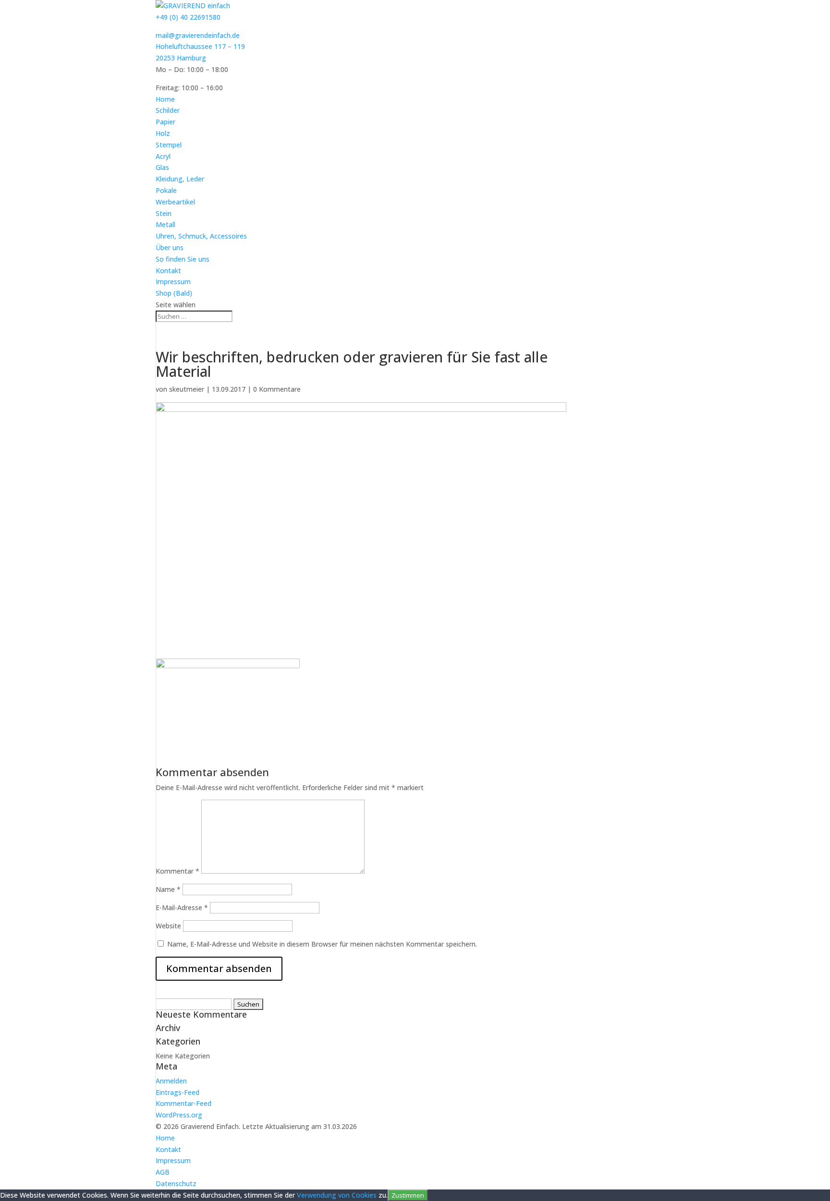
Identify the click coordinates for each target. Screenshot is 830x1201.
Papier (165, 121)
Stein (163, 213)
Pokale (166, 190)
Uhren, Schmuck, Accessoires (201, 235)
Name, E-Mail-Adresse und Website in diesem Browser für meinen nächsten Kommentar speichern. (322, 944)
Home (165, 99)
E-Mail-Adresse (182, 907)
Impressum (173, 281)
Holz (163, 133)
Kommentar (177, 871)
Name (168, 889)
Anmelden (171, 1080)
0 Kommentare (277, 389)
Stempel (169, 144)
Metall (165, 224)
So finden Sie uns (182, 259)
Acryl (163, 156)
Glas (162, 167)
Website (168, 925)
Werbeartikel (175, 201)
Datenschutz (176, 1183)
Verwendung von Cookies (337, 1195)
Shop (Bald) (174, 293)
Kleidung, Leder (180, 178)
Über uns (169, 247)
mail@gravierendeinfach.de (198, 35)
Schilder (168, 110)
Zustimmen (407, 1195)
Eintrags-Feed (177, 1092)
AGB (163, 1172)
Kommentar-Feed (183, 1103)
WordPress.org (179, 1114)
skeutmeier (186, 389)
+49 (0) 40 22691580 (188, 17)
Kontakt (168, 270)
